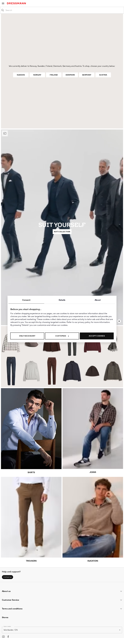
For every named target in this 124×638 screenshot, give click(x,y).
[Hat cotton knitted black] (92, 373)
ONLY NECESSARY (27, 336)
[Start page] (17, 3)
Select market (7, 626)
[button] (7, 577)
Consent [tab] (26, 300)
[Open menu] (3, 3)
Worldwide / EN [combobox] (11, 630)
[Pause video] (119, 321)
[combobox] (64, 10)
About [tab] (98, 300)
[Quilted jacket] (72, 372)
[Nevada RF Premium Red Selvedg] (11, 371)
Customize (60, 336)
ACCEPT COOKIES (97, 336)
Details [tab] (62, 300)
